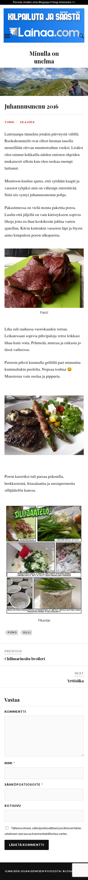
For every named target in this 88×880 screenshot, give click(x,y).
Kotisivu (13, 806)
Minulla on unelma (44, 57)
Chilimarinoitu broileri (25, 658)
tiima (9, 122)
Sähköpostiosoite (24, 784)
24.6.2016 (27, 122)
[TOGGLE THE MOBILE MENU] (7, 36)
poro (12, 632)
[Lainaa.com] (44, 44)
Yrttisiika (75, 680)
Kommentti (15, 711)
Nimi (10, 763)
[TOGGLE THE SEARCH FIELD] (81, 36)
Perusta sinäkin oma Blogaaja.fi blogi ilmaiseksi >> (44, 2)
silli (27, 632)
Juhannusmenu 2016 (31, 106)
